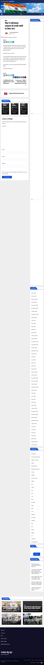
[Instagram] (7, 42)
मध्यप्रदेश (33, 514)
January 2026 (34, 302)
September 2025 (34, 314)
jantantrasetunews (14, 32)
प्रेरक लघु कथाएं (34, 466)
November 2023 (34, 381)
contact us (3, 633)
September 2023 (34, 387)
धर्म (31, 535)
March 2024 (33, 368)
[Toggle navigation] (21, 14)
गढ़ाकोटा (32, 472)
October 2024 (34, 347)
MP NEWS (33, 453)
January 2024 (34, 375)
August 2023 (34, 390)
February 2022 (34, 441)
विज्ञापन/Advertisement (5, 644)
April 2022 (33, 435)
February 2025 (34, 335)
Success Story (34, 478)
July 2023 (33, 393)
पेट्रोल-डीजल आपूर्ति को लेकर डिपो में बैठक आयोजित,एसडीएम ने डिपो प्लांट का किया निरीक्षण (36, 583)
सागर (32, 493)
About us (3, 630)
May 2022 (33, 432)
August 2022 (34, 423)
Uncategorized (34, 541)
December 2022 (34, 411)
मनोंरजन (32, 481)
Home (25, 660)
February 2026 (34, 299)
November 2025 (34, 308)
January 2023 (34, 408)
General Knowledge (35, 456)
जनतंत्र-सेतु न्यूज (6, 652)
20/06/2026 (6, 610)
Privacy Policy (4, 638)
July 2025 (33, 320)
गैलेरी (32, 508)
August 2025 (34, 317)
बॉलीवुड (32, 532)
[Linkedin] (13, 42)
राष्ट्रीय (6, 20)
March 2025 (33, 332)
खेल (32, 526)
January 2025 (34, 338)
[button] (40, 14)
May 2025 (33, 326)
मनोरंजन (32, 529)
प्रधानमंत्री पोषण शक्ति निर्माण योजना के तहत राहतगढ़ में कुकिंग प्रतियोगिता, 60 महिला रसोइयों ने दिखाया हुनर (32, 608)
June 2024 (33, 359)
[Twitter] (11, 42)
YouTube (33, 538)
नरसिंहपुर (33, 475)
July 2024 (33, 356)
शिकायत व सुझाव (4, 641)
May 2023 (33, 399)
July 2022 (33, 426)
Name (3, 149)
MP (32, 484)
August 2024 (34, 353)
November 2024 (34, 344)
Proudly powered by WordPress (6, 660)
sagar (32, 505)
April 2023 (33, 402)
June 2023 (33, 396)
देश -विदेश (33, 502)
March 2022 (33, 438)
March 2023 (33, 405)
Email (3, 156)
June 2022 (33, 429)
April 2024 (33, 365)
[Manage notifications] (42, 663)
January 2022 (34, 444)
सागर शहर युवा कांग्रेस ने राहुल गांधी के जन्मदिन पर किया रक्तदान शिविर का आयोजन (36, 578)
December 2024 (34, 341)
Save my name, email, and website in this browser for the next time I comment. (14, 173)
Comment (4, 126)
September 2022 (34, 420)
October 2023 (34, 384)
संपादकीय (33, 520)
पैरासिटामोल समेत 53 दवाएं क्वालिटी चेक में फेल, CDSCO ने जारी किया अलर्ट (8, 82)
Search (33, 546)
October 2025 (34, 311)
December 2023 (34, 378)
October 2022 (34, 417)
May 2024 (33, 362)
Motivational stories (35, 469)
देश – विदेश (33, 517)
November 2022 (34, 414)
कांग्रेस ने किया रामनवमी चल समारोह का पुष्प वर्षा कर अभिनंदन (36, 589)
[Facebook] (4, 42)
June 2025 (33, 323)
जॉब (32, 490)
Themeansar (3, 661)
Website (3, 163)
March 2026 (33, 296)
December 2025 (34, 305)
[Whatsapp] (9, 42)
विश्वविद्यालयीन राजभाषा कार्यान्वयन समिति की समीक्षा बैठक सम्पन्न (36, 565)
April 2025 (33, 329)
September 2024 (34, 350)
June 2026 (33, 293)
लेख (32, 523)
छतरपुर (32, 463)
